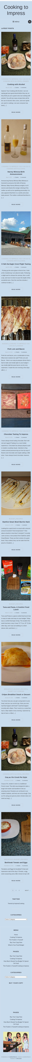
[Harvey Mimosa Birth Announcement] (16, 141)
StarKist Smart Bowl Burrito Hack (16, 522)
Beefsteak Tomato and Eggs (16, 862)
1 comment (24, 525)
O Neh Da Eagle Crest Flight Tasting (16, 264)
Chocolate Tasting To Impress (16, 434)
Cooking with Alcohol (12, 81)
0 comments (23, 87)
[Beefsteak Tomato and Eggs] (16, 834)
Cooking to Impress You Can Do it (16, 79)
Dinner (26, 81)
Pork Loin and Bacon (16, 349)
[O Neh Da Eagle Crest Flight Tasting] (16, 233)
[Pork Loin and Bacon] (16, 318)
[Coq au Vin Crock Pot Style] (16, 748)
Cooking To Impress (16, 937)
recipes (19, 519)
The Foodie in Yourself (16, 940)
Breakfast (8, 689)
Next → (28, 890)
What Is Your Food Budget (16, 945)
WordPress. (13, 1057)
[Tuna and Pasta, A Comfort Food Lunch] (16, 578)
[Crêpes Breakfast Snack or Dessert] (16, 663)
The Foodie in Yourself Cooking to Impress (16, 966)
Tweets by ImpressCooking (16, 903)
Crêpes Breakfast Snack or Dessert (16, 694)
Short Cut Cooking (16, 691)
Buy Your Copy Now (16, 942)
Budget (5, 343)
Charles (17, 87)
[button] (16, 22)
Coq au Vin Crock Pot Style (16, 777)
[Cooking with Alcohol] (16, 53)
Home (16, 934)
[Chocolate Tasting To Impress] (16, 405)
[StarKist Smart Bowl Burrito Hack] (16, 493)
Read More (16, 112)
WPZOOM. (19, 1058)
